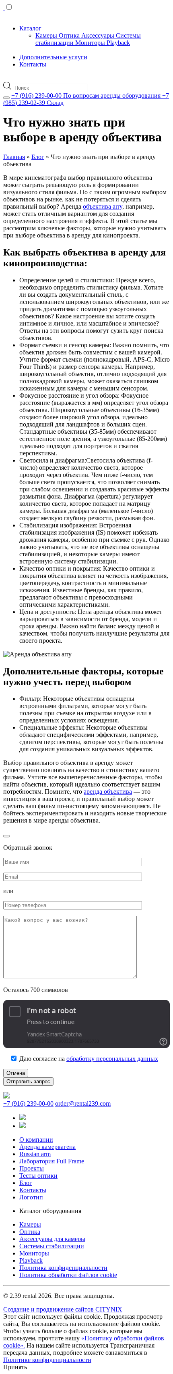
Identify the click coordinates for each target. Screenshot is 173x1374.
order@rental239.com (83, 1103)
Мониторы (91, 42)
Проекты (31, 1168)
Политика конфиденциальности (63, 1267)
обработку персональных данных (112, 1058)
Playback (118, 42)
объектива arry (102, 206)
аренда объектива (108, 791)
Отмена (15, 1073)
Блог (37, 156)
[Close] (6, 98)
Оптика (70, 35)
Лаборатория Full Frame (51, 1161)
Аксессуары (98, 35)
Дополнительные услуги (53, 57)
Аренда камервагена (47, 1146)
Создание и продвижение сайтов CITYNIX (62, 1309)
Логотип (31, 1197)
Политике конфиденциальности (47, 1359)
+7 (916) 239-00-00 (28, 1103)
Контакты (32, 64)
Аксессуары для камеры (52, 1238)
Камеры (47, 35)
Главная (14, 156)
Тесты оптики (38, 1175)
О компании (36, 1139)
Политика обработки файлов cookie (68, 1274)
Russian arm (35, 1154)
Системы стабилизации (51, 1246)
